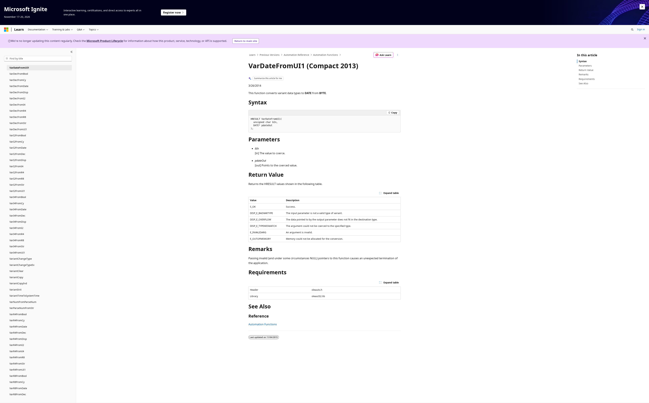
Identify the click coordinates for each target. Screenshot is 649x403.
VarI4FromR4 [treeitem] (16, 234)
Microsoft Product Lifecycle (105, 41)
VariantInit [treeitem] (15, 289)
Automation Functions (325, 54)
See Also (583, 83)
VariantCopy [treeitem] (16, 277)
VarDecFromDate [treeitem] (18, 86)
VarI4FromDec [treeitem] (17, 215)
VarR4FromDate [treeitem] (18, 326)
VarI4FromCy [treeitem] (16, 203)
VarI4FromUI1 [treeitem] (17, 252)
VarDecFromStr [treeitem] (17, 123)
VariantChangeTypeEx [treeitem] (21, 265)
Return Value (586, 70)
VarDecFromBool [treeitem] (18, 73)
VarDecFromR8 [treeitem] (17, 117)
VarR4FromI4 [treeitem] (16, 351)
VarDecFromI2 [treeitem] (17, 98)
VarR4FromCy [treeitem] (17, 320)
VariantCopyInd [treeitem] (18, 283)
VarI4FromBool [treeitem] (17, 197)
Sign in (641, 29)
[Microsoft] (6, 29)
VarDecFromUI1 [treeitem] (18, 129)
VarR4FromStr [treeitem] (17, 363)
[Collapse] (72, 52)
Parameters (585, 65)
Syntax (583, 61)
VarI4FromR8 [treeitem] (16, 240)
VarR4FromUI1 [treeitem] (17, 369)
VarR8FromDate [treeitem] (18, 388)
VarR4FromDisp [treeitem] (18, 339)
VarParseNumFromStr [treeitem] (21, 308)
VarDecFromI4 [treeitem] (17, 104)
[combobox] (38, 58)
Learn (252, 54)
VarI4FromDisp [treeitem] (17, 221)
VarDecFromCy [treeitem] (17, 80)
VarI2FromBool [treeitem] (17, 135)
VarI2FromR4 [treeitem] (16, 172)
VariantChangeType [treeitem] (20, 258)
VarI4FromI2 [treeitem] (16, 228)
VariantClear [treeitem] (16, 271)
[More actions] (398, 55)
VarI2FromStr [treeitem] (16, 184)
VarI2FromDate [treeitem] (17, 147)
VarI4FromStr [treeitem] (16, 246)
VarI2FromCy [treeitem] (16, 141)
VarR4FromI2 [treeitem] (16, 345)
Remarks (583, 74)
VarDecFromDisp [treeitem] (18, 92)
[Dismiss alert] (642, 6)
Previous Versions (270, 54)
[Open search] (632, 30)
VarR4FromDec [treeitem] (17, 332)
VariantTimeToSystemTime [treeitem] (24, 295)
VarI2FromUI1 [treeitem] (17, 191)
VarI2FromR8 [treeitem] (16, 178)
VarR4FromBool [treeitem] (18, 314)
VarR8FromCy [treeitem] (17, 382)
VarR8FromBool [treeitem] (18, 375)
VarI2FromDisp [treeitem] (17, 160)
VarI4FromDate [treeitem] (17, 209)
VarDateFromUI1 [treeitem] (19, 67)
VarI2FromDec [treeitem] (17, 154)
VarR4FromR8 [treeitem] (17, 357)
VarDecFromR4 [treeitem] (17, 110)
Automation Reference (296, 54)
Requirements (587, 79)
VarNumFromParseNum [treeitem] (22, 302)
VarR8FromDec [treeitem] (17, 394)
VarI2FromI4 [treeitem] (16, 166)
